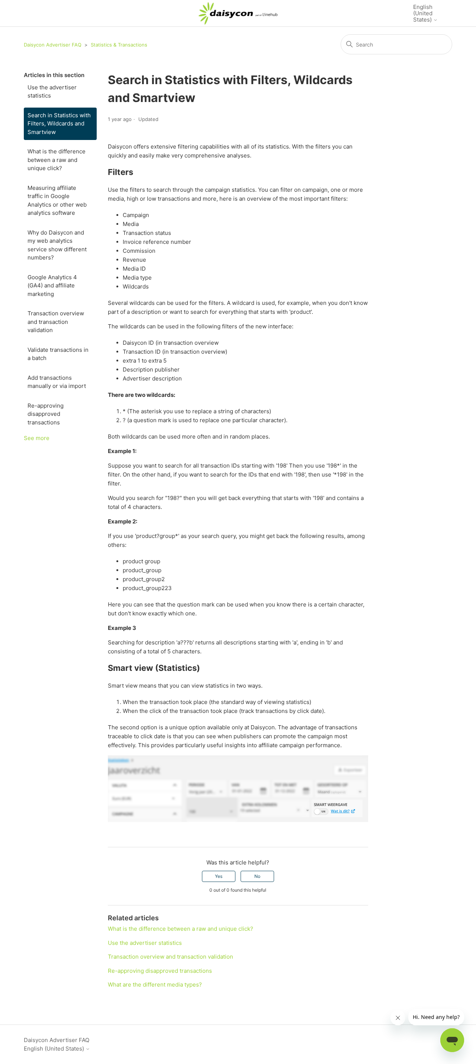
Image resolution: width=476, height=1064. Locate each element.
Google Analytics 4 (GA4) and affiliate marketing (52, 285)
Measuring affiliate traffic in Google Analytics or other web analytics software (57, 200)
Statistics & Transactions (119, 45)
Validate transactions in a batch (58, 354)
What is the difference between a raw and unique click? (57, 160)
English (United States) (423, 13)
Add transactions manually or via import (57, 382)
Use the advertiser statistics (52, 91)
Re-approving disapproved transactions (46, 414)
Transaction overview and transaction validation (56, 322)
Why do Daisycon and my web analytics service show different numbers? (57, 245)
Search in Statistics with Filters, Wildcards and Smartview (59, 124)
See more (36, 438)
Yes (218, 876)
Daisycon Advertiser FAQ (52, 45)
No (257, 876)
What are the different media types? (155, 984)
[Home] (238, 13)
